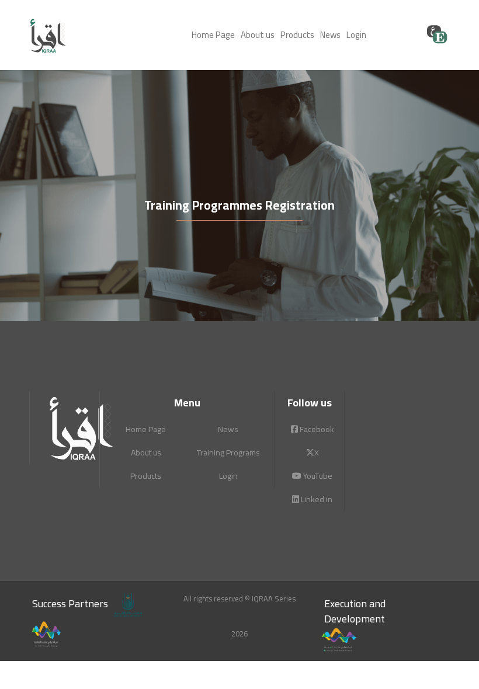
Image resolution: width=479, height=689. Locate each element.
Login (356, 34)
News (330, 34)
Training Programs (228, 452)
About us (258, 34)
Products (297, 34)
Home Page (213, 34)
